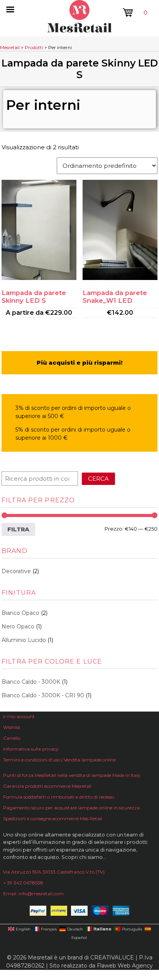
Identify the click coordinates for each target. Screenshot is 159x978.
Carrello (11, 738)
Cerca (98, 478)
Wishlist (11, 727)
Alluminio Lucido (24, 640)
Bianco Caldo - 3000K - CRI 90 (43, 695)
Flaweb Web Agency (125, 965)
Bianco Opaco (20, 612)
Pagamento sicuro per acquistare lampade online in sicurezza (71, 808)
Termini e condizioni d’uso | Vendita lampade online (59, 760)
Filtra (18, 529)
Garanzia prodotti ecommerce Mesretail (47, 786)
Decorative (16, 571)
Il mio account (19, 716)
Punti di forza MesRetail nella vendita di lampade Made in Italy (71, 775)
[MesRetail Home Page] (79, 30)
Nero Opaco (18, 626)
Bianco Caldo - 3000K (31, 681)
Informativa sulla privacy (31, 749)
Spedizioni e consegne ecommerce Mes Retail (52, 818)
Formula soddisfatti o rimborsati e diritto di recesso (58, 797)
